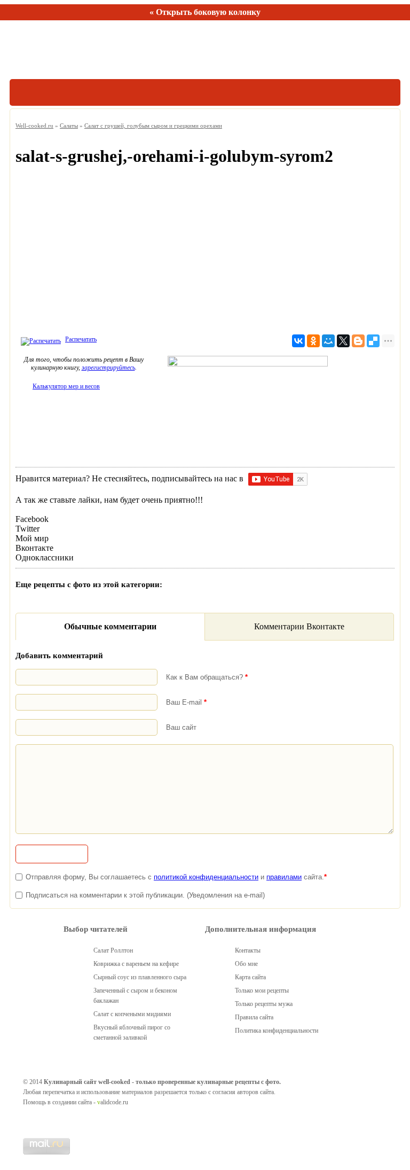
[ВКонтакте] (298, 340)
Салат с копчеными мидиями (132, 1014)
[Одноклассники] (313, 340)
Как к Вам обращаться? (207, 677)
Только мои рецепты (262, 990)
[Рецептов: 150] (59, 50)
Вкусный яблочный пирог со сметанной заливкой (131, 1032)
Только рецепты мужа (264, 1004)
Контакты (248, 950)
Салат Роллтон (113, 950)
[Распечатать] (39, 339)
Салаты (69, 125)
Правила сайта (254, 1017)
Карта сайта (250, 977)
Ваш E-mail (186, 702)
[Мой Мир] (328, 340)
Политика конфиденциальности (276, 1030)
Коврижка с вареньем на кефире (136, 964)
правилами (284, 877)
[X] (343, 340)
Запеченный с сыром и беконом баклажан (135, 995)
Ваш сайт (181, 727)
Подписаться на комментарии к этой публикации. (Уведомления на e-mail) (145, 895)
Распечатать (81, 339)
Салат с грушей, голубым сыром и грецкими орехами (153, 125)
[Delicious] (373, 340)
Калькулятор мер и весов (66, 386)
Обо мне (246, 964)
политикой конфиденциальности (206, 877)
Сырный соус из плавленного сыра (139, 977)
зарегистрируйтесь (108, 367)
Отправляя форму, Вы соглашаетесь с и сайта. (176, 877)
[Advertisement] (205, 252)
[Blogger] (358, 340)
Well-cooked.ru (34, 125)
